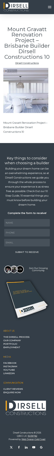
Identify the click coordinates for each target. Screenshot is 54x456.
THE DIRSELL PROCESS (16, 337)
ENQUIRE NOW (12, 392)
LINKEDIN (9, 373)
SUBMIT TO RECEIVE (27, 252)
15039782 (32, 436)
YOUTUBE (9, 370)
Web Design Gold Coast (33, 439)
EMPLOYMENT (11, 347)
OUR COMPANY (12, 340)
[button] (49, 7)
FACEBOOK (9, 363)
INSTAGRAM (10, 366)
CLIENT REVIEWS (13, 389)
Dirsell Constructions (27, 63)
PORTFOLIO (10, 344)
